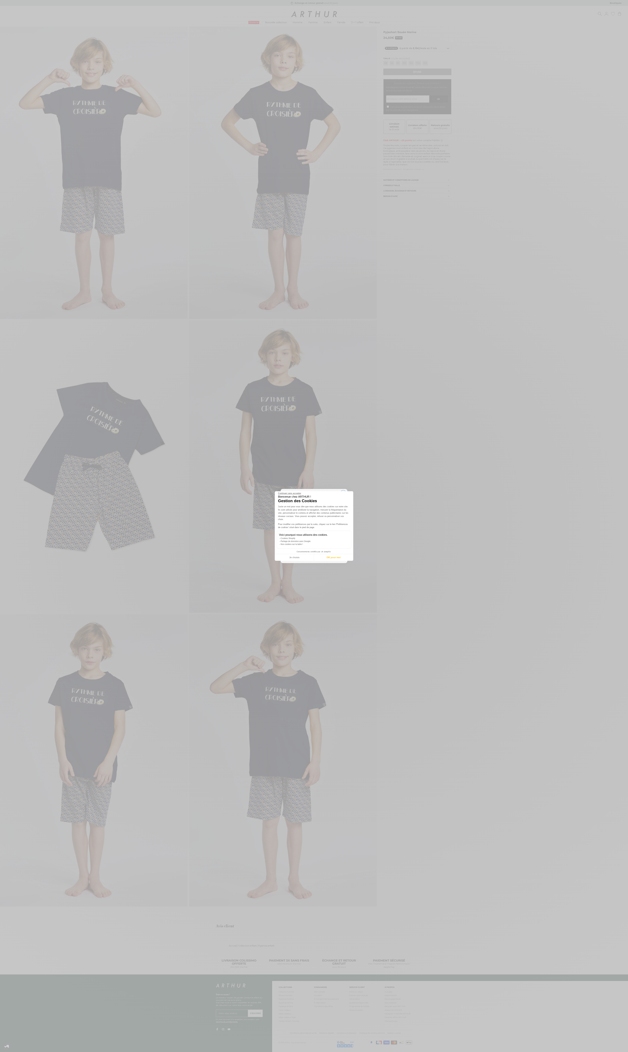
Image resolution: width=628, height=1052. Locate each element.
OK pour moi (334, 557)
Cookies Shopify (288, 538)
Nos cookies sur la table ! (292, 544)
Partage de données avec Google (296, 541)
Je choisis (294, 557)
